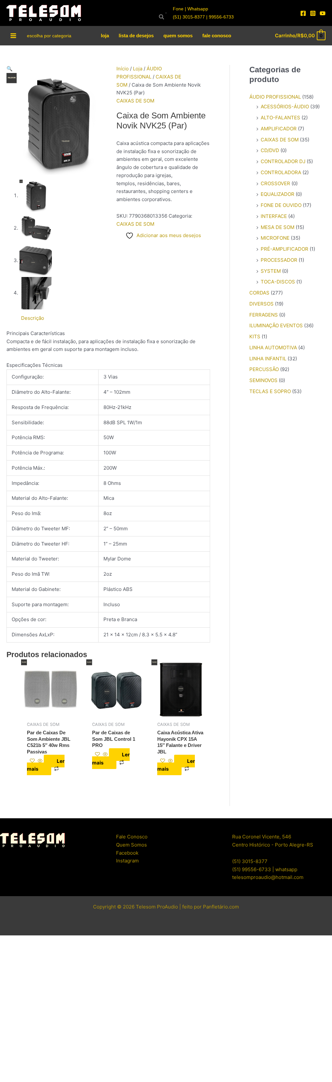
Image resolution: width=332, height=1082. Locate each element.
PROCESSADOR (279, 260)
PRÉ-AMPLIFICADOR (284, 249)
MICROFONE (275, 238)
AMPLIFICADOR (279, 129)
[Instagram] (313, 13)
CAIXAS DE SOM (135, 101)
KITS (254, 336)
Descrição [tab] (32, 318)
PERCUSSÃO (264, 369)
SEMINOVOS (263, 380)
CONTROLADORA (281, 172)
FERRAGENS (263, 315)
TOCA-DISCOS (278, 282)
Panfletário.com (221, 907)
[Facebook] (303, 13)
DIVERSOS (261, 304)
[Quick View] (40, 761)
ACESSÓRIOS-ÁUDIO (285, 106)
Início (122, 69)
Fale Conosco (132, 837)
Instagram (127, 861)
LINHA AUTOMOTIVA (273, 347)
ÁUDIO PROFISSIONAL (275, 97)
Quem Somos (131, 845)
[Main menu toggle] (13, 35)
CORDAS (259, 293)
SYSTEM (271, 271)
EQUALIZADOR (277, 194)
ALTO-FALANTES (280, 117)
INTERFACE (274, 216)
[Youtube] (323, 13)
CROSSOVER (275, 183)
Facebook (127, 853)
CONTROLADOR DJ (283, 161)
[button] (57, 69)
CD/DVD (270, 150)
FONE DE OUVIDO (281, 205)
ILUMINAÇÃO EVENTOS (276, 325)
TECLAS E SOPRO (270, 391)
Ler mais (46, 765)
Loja (137, 69)
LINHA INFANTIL (267, 358)
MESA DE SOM (277, 227)
